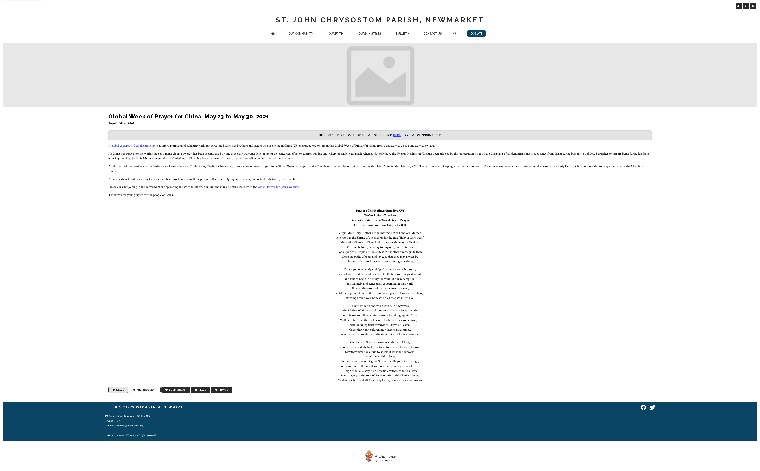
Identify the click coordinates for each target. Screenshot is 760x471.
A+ (739, 6)
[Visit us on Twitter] (652, 408)
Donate (476, 33)
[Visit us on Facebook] (643, 408)
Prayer (223, 390)
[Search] (454, 34)
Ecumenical (177, 390)
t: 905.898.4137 (112, 420)
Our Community (300, 33)
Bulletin (403, 33)
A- (746, 6)
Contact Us (432, 33)
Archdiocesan (145, 390)
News (119, 390)
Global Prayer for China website (278, 187)
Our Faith (336, 33)
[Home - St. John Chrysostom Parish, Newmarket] (273, 34)
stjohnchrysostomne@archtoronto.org (124, 425)
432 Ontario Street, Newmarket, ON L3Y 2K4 (127, 416)
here (397, 135)
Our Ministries (369, 33)
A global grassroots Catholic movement (133, 146)
